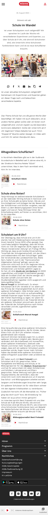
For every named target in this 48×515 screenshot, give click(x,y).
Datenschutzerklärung (12, 460)
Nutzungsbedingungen (12, 463)
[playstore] (8, 482)
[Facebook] (12, 493)
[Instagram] (18, 493)
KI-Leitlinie (7, 475)
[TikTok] (38, 493)
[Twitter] (25, 493)
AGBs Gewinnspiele (10, 466)
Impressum (7, 472)
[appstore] (22, 482)
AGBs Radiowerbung (11, 469)
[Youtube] (31, 493)
